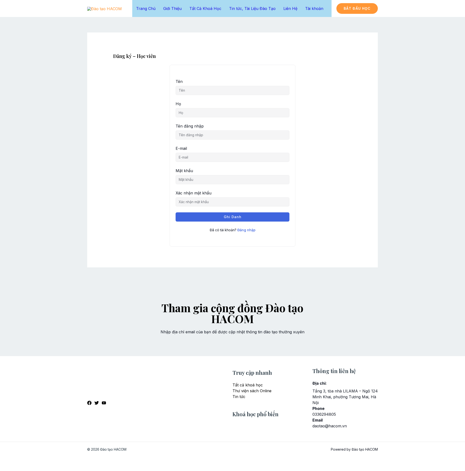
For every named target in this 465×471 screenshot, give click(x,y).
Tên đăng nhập (190, 126)
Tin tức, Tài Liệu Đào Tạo (252, 8)
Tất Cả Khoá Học (205, 8)
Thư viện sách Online (251, 390)
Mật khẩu (184, 170)
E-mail (181, 148)
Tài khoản (314, 8)
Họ (178, 103)
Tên (179, 81)
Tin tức (238, 396)
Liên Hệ (290, 8)
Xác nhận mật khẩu (193, 193)
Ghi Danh (232, 217)
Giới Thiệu (172, 8)
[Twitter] (96, 403)
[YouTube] (104, 403)
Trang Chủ (145, 8)
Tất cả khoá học (247, 385)
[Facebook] (89, 403)
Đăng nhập (246, 230)
